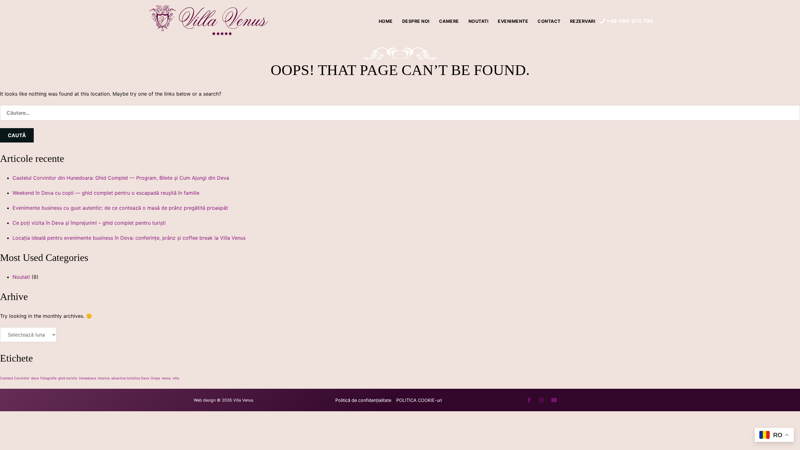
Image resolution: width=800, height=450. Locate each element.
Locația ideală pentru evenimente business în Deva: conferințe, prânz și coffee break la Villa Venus (129, 238)
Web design (205, 400)
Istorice (104, 378)
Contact (549, 21)
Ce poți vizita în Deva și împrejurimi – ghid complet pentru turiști (89, 223)
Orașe (155, 378)
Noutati (478, 21)
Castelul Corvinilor (14, 378)
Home (386, 21)
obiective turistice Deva (130, 378)
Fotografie (48, 378)
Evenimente (513, 21)
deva (35, 378)
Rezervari (583, 21)
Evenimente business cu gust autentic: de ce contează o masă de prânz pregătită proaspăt (120, 208)
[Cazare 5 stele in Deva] (209, 21)
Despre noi (416, 21)
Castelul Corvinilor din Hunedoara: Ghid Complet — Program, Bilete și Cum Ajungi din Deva (120, 178)
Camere (449, 21)
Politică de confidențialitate (363, 400)
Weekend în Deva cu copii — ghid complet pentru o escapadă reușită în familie (105, 193)
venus (166, 378)
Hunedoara (87, 378)
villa (175, 378)
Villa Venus (243, 400)
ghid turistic (68, 378)
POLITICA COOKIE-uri (419, 400)
